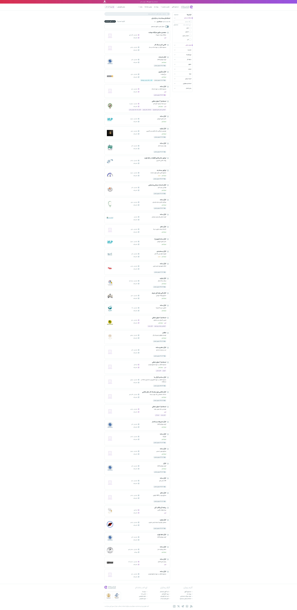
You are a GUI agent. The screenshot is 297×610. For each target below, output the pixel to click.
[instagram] (174, 606)
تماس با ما (143, 594)
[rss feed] (191, 606)
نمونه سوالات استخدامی (185, 596)
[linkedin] (187, 606)
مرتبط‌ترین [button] (159, 22)
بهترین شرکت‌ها (148, 7)
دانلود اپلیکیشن (142, 596)
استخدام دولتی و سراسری (185, 598)
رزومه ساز (156, 7)
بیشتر (141, 7)
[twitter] (178, 606)
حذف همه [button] (176, 15)
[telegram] (182, 606)
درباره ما (144, 592)
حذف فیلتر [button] (176, 25)
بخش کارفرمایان (121, 7)
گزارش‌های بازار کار (165, 598)
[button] (182, 28)
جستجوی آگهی (175, 7)
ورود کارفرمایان (165, 594)
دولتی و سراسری (166, 7)
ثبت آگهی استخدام (109, 21)
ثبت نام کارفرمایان (164, 596)
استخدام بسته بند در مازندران (161, 18)
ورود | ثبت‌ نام (109, 7)
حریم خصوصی (142, 598)
